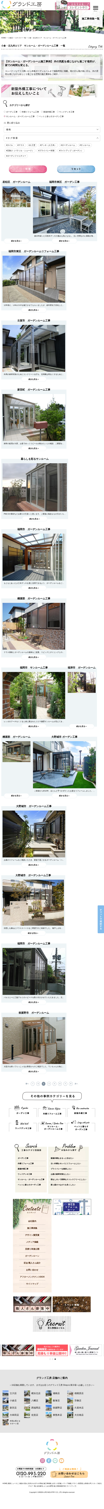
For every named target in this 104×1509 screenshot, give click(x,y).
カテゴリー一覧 (20, 38)
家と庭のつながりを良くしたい (63, 1185)
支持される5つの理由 (35, 1483)
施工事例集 (32, 1228)
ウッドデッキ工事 (66, 112)
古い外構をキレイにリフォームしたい (66, 1163)
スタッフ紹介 (96, 1483)
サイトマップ (32, 1284)
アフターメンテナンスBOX (32, 1277)
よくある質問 (48, 1486)
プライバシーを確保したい (61, 1169)
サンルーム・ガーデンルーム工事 (20, 116)
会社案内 (32, 1221)
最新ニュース (12, 1483)
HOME (3, 38)
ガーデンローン (32, 1256)
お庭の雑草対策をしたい (60, 1174)
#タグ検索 (12, 138)
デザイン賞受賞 (32, 1235)
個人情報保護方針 (60, 1486)
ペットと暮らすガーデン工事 (51, 116)
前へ (27, 1084)
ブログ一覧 (32, 1486)
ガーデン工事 (12, 112)
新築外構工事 (49, 112)
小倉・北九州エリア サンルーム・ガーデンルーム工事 (47, 38)
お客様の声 (87, 1483)
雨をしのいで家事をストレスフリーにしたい (68, 1179)
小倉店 (10, 38)
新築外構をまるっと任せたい (62, 1158)
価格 (12, 129)
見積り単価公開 (32, 1249)
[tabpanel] (18, 1350)
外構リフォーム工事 (30, 112)
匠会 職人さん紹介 (32, 1263)
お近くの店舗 (56, 1483)
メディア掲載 (32, 1242)
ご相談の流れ (22, 1483)
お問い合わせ (32, 1270)
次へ (76, 1084)
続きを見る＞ (16, 241)
